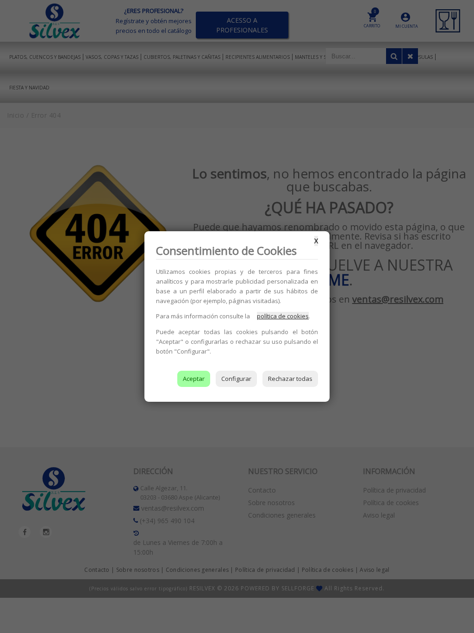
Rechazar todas (290, 378)
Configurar (236, 378)
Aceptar (194, 378)
